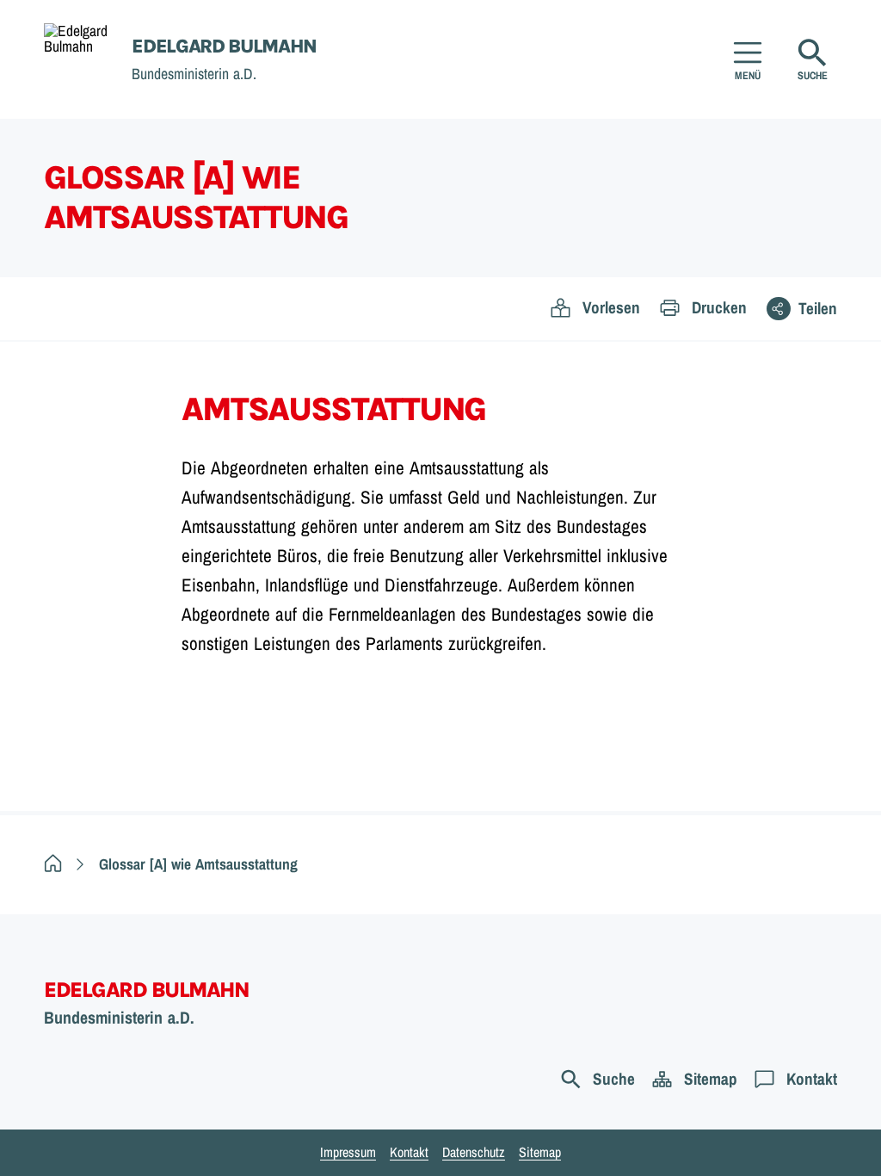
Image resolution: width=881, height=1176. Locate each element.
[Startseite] (53, 864)
